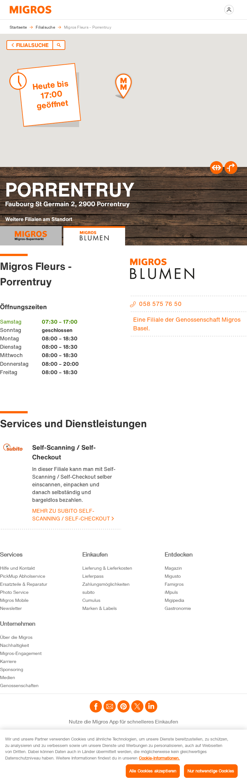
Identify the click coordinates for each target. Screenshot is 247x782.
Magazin (173, 568)
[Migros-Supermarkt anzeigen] (31, 236)
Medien (7, 677)
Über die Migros (16, 637)
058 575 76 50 (160, 303)
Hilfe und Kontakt (17, 568)
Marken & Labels (99, 608)
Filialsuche (32, 45)
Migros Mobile (14, 600)
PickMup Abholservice (22, 576)
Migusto (173, 576)
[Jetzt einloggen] (229, 9)
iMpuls (171, 592)
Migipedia (174, 600)
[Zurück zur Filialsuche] (58, 45)
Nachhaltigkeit (14, 645)
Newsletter (11, 608)
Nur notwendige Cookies (211, 770)
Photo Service (14, 592)
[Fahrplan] (216, 172)
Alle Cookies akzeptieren (152, 770)
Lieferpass (93, 576)
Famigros (174, 584)
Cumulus (91, 600)
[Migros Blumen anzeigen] (94, 236)
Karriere (8, 661)
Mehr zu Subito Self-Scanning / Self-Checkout (71, 514)
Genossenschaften (19, 685)
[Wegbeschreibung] (230, 172)
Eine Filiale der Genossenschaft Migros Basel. (187, 323)
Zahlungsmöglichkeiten (106, 584)
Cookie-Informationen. (159, 757)
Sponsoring (11, 669)
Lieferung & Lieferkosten (107, 568)
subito (88, 592)
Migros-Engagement (20, 653)
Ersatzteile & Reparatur (23, 584)
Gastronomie (178, 608)
